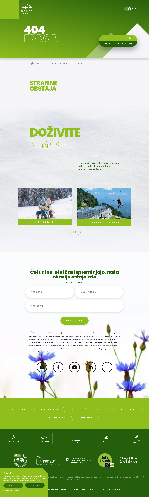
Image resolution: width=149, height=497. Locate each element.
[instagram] (42, 371)
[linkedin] (91, 371)
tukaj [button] (38, 480)
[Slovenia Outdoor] (129, 460)
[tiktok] (107, 371)
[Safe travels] (106, 460)
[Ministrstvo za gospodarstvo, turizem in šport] (79, 461)
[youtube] (74, 371)
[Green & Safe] (20, 460)
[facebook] (58, 371)
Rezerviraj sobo (116, 44)
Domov (41, 63)
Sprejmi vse (35, 485)
